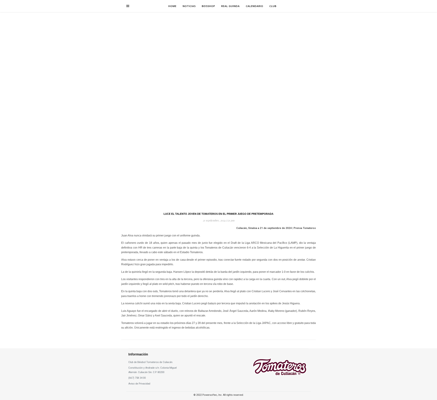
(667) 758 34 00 (137, 377)
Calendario (254, 6)
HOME (172, 6)
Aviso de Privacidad (139, 383)
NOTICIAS (189, 6)
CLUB (273, 6)
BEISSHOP (208, 6)
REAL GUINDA (230, 6)
